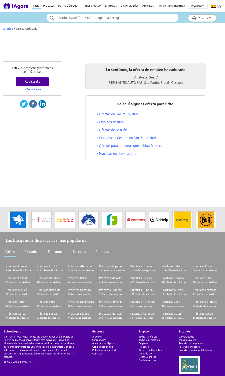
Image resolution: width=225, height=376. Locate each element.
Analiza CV (205, 18)
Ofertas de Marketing (150, 350)
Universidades (129, 5)
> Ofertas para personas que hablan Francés (129, 146)
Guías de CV (145, 353)
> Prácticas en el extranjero (116, 153)
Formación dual (68, 5)
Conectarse (33, 89)
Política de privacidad (104, 350)
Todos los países (187, 339)
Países (10, 252)
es (219, 6)
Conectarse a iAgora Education (195, 350)
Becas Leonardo (147, 356)
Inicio (36, 5)
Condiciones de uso (102, 346)
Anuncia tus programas (191, 343)
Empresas (110, 5)
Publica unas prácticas (171, 5)
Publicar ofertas (147, 360)
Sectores (79, 252)
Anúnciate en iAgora (103, 343)
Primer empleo (91, 5)
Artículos (148, 5)
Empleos (143, 343)
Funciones (55, 252)
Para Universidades (189, 346)
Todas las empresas (149, 339)
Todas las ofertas (148, 336)
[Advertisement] (112, 47)
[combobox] (112, 18)
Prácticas (49, 5)
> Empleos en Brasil (110, 122)
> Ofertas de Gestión (111, 130)
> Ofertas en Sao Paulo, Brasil (118, 114)
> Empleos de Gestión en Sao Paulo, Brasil (127, 138)
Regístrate (32, 81)
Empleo (8, 28)
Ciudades (31, 252)
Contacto (97, 353)
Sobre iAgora (99, 339)
